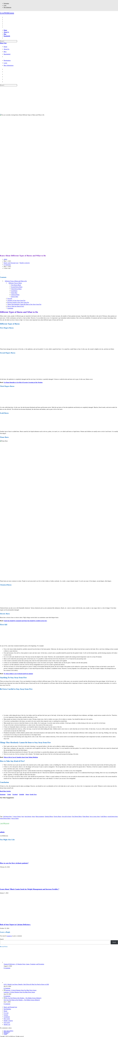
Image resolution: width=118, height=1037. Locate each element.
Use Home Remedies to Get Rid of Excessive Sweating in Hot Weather (23, 382)
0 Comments (7, 264)
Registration (6, 3)
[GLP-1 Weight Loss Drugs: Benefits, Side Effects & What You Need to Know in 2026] (11, 982)
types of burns (15, 818)
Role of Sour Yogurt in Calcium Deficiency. (15, 924)
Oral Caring (7, 1022)
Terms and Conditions (8, 1030)
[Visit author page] (4, 828)
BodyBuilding (7, 1009)
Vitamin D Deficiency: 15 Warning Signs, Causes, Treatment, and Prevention (24, 964)
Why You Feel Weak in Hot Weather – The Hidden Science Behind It (22, 1000)
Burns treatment (40, 816)
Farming (6, 1015)
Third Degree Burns (5, 818)
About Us (6, 49)
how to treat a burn (95, 816)
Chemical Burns (49, 816)
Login (5, 5)
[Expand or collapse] (4, 281)
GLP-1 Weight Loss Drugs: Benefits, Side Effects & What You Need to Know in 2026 (26, 984)
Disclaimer (6, 1033)
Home (5, 46)
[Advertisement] (59, 100)
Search (2, 939)
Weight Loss (7, 1024)
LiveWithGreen (7, 13)
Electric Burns (57, 816)
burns (33, 816)
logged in (9, 936)
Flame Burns (85, 816)
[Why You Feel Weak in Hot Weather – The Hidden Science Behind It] (22, 998)
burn (22, 816)
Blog (5, 51)
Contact (5, 1034)
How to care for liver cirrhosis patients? (14, 863)
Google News (33, 794)
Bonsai (5, 1011)
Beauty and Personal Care (11, 263)
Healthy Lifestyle (25, 263)
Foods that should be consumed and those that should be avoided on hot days (25, 620)
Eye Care (6, 1013)
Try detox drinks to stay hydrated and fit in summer (18, 673)
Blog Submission (7, 7)
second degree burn (112, 816)
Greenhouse (7, 1016)
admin (5, 259)
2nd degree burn (7, 816)
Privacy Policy (7, 1032)
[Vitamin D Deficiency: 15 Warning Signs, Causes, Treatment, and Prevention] (11, 962)
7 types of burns (16, 816)
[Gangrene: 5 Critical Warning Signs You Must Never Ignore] (20, 990)
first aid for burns (66, 816)
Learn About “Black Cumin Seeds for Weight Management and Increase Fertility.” (29, 889)
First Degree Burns (77, 816)
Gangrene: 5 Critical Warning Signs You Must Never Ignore (19, 992)
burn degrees (28, 816)
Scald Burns (103, 816)
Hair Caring (7, 1018)
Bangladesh (7, 54)
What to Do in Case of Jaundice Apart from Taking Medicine (21, 757)
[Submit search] (18, 85)
